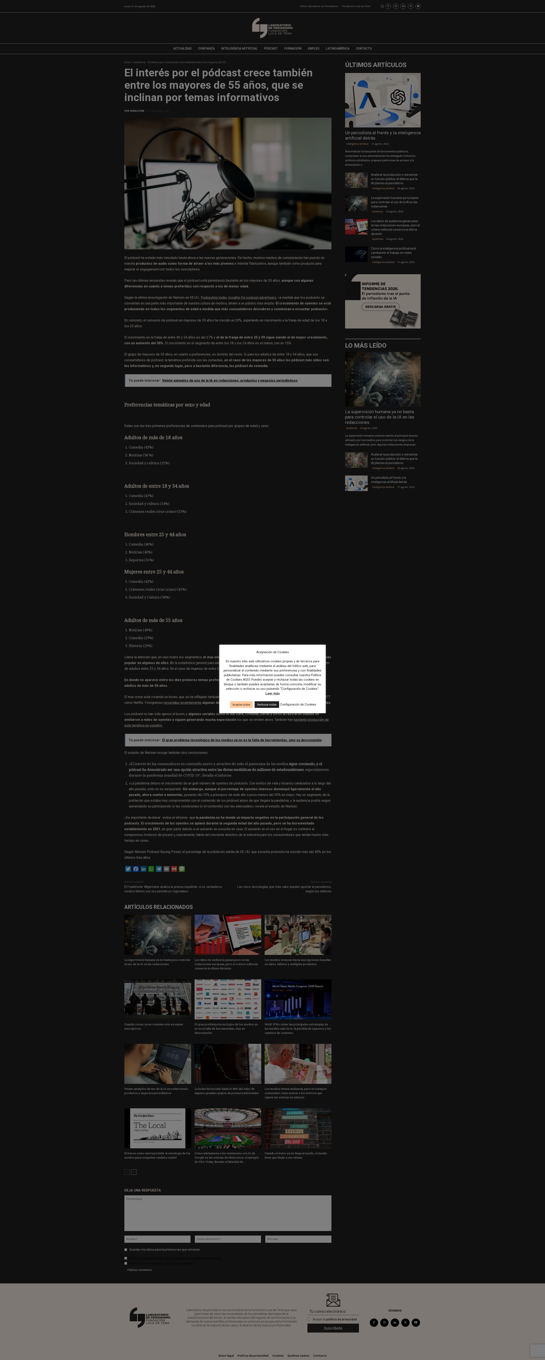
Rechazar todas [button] (267, 704)
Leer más (272, 693)
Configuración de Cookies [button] (298, 704)
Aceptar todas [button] (241, 704)
